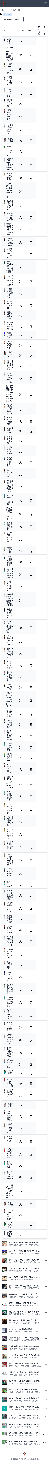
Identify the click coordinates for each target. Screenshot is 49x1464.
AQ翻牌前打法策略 (10, 430)
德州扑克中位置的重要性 (9, 746)
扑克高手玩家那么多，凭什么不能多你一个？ (10, 653)
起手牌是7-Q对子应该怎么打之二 (10, 873)
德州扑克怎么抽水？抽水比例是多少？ (10, 989)
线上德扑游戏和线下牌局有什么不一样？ (10, 205)
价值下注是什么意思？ (9, 965)
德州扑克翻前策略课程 (9, 525)
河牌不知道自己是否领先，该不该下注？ (10, 821)
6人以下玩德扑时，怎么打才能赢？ (10, 907)
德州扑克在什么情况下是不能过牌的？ (10, 846)
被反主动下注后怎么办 (9, 473)
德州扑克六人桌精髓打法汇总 (9, 150)
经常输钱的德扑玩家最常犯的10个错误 (10, 1001)
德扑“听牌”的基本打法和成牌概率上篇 (10, 894)
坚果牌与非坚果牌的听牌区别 (9, 81)
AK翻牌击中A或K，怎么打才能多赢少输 (10, 68)
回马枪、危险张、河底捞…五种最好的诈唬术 (10, 1052)
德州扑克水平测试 (9, 335)
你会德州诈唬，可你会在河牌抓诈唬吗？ (10, 833)
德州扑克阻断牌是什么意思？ (9, 1140)
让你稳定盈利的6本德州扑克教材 (10, 293)
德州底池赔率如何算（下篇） (10, 919)
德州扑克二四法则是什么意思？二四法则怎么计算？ (9, 229)
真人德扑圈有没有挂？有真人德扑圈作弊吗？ (10, 499)
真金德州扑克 (23, 1459)
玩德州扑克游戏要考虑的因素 (9, 808)
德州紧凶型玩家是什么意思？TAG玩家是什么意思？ (9, 266)
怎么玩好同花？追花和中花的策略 (9, 538)
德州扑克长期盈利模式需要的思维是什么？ (10, 365)
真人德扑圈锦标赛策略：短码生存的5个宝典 (10, 941)
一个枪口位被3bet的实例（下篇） (10, 377)
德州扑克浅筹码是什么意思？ (9, 462)
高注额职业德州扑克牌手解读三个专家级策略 (10, 640)
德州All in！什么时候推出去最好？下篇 (10, 1014)
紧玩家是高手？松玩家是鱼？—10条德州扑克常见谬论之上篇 (9, 53)
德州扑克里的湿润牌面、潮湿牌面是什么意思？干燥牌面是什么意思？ (9, 393)
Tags (8, 10)
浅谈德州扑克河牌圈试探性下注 (9, 560)
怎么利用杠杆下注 (9, 41)
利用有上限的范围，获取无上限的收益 (10, 1153)
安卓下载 (16, 10)
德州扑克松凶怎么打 (9, 884)
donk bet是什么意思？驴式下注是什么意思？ (10, 859)
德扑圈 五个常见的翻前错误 (9, 713)
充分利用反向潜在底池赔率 (9, 664)
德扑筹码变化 (10, 1105)
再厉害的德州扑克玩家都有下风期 (9, 409)
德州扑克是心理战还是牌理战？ (9, 586)
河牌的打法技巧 (10, 354)
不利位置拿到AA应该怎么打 (9, 929)
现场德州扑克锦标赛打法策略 (9, 1128)
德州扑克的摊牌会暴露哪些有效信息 (10, 325)
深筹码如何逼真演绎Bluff (9, 315)
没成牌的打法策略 (9, 1234)
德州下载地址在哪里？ (9, 1165)
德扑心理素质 (10, 1204)
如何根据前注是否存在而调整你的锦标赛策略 (10, 573)
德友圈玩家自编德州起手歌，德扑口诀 (10, 953)
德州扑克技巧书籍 (9, 550)
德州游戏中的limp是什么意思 (9, 253)
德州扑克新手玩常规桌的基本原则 (9, 735)
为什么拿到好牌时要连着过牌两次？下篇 (10, 129)
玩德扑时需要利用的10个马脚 (9, 976)
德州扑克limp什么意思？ (9, 723)
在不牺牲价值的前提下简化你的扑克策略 (10, 1039)
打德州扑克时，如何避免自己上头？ (10, 241)
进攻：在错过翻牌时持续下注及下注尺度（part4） (9, 513)
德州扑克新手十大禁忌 (9, 103)
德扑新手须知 (10, 140)
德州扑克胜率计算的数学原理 (9, 1026)
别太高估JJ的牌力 (9, 1225)
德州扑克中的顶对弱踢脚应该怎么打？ (10, 1094)
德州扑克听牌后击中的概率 (9, 176)
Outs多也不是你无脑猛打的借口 (9, 613)
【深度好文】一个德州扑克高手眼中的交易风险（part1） (9, 699)
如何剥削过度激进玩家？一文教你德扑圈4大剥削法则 (9, 164)
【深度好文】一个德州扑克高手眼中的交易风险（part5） (9, 190)
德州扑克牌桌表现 (9, 686)
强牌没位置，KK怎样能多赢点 (9, 676)
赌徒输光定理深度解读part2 (10, 1082)
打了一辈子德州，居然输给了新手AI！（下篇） (9, 626)
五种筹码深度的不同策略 (9, 420)
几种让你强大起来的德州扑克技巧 (9, 1115)
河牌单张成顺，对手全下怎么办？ (9, 115)
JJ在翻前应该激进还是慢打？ (10, 1063)
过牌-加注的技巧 (10, 1073)
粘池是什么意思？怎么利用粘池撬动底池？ (10, 1214)
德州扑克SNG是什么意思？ (9, 92)
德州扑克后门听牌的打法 (9, 344)
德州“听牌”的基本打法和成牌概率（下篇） (10, 1176)
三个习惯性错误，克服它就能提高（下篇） (10, 768)
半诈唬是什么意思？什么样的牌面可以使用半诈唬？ (9, 485)
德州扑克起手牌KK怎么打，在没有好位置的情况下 (9, 782)
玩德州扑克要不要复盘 (9, 304)
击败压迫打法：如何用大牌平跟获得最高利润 (10, 280)
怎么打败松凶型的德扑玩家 (9, 450)
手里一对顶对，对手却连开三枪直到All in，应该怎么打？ (9, 1191)
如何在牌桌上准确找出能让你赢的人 (10, 216)
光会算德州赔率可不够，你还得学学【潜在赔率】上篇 (9, 599)
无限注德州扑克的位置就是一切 (9, 796)
